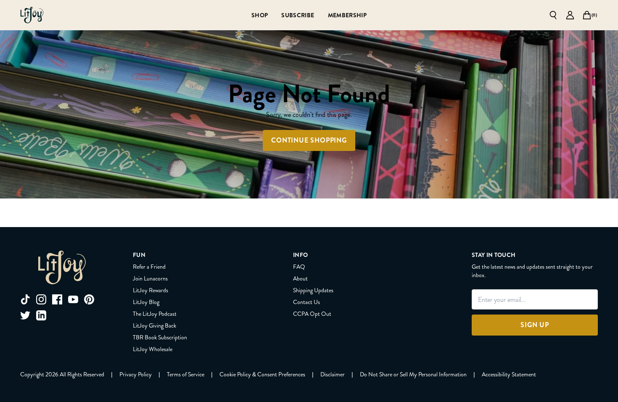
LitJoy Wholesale (152, 349)
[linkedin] (41, 315)
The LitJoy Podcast (155, 313)
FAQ (299, 266)
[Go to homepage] (32, 15)
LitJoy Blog (146, 302)
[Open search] (553, 15)
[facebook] (57, 299)
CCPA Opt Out (312, 313)
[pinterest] (89, 299)
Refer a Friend (149, 266)
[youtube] (73, 299)
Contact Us (306, 302)
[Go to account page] (570, 15)
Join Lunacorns (150, 278)
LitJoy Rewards (150, 290)
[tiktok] (25, 299)
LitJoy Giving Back (154, 325)
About (300, 278)
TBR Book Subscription (160, 337)
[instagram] (41, 299)
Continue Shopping (309, 140)
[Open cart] (587, 15)
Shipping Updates (313, 290)
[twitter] (25, 315)
